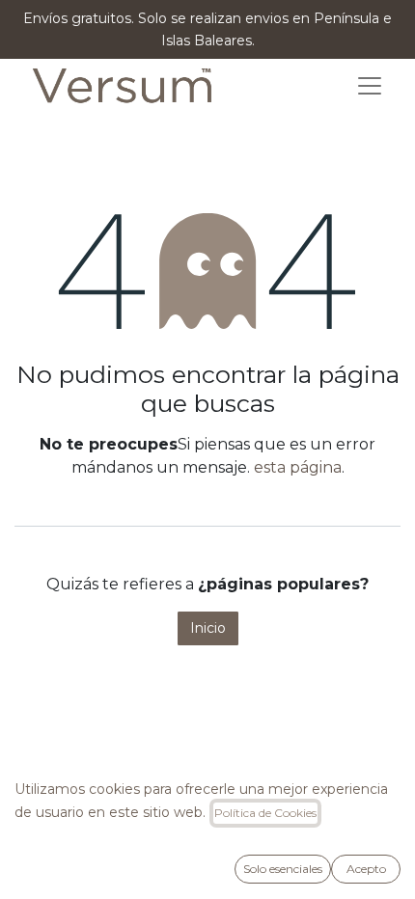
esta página (298, 467)
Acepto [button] (366, 868)
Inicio (208, 628)
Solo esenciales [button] (282, 868)
